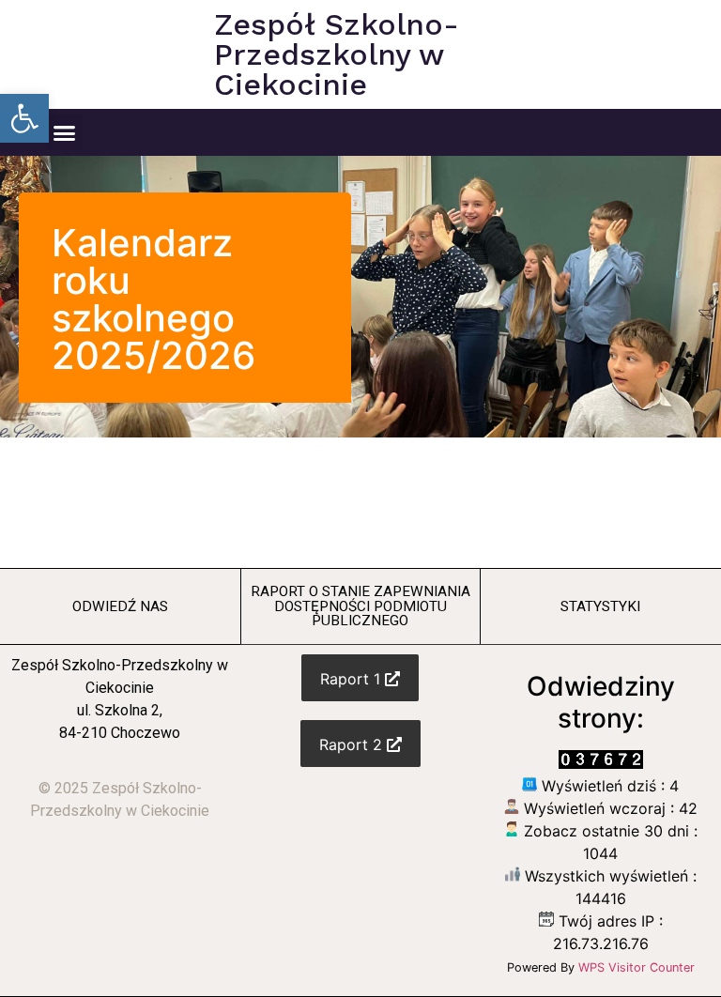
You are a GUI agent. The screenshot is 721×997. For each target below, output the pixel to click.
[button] (24, 118)
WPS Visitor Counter (636, 967)
